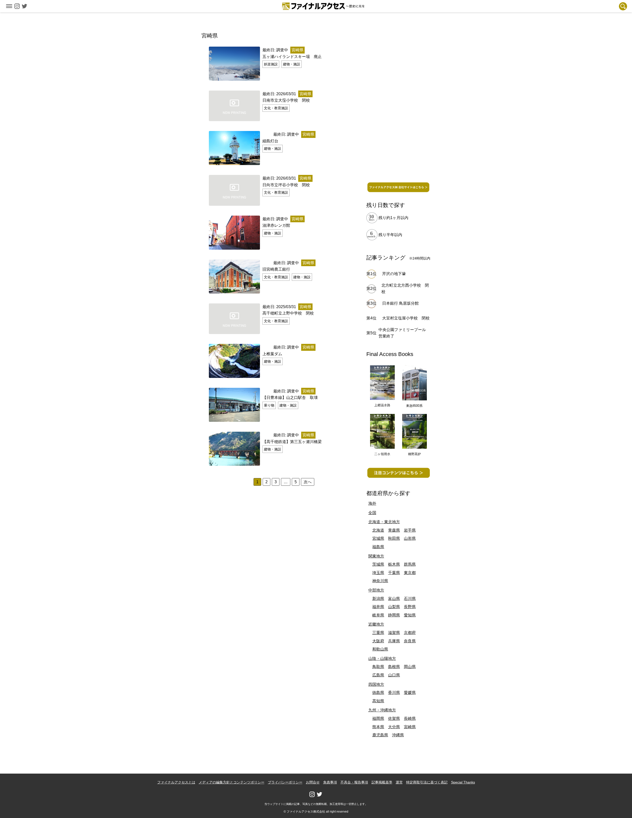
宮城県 (378, 538)
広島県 (378, 675)
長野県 (410, 607)
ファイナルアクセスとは (176, 782)
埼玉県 (378, 573)
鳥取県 (378, 667)
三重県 (378, 633)
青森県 (394, 530)
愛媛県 (410, 692)
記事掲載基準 (382, 782)
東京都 (410, 573)
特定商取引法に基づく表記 (427, 782)
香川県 (394, 692)
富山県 (394, 598)
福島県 (378, 547)
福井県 (378, 607)
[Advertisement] (398, 105)
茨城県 (378, 564)
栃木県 (394, 564)
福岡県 (378, 718)
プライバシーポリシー (285, 782)
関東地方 (376, 556)
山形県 (410, 538)
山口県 (394, 675)
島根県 (394, 667)
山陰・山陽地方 (382, 658)
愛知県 (410, 615)
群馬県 (410, 564)
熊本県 (378, 727)
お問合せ (313, 782)
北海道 (378, 530)
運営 (399, 782)
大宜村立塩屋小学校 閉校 (406, 318)
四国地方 (376, 684)
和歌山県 (380, 649)
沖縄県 (398, 735)
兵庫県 (394, 641)
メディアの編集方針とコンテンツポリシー (231, 782)
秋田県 (394, 538)
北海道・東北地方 (384, 522)
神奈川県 (380, 581)
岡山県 (410, 667)
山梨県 (394, 607)
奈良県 (410, 641)
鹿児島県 (380, 735)
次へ (308, 482)
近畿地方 (376, 624)
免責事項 (330, 782)
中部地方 (376, 590)
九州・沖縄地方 (382, 710)
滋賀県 (394, 633)
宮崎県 (410, 727)
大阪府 (378, 641)
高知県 (378, 701)
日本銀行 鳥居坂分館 (400, 303)
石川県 (410, 598)
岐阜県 (378, 615)
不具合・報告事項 (354, 782)
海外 (372, 503)
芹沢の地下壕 (394, 274)
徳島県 (378, 692)
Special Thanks (463, 782)
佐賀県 (394, 718)
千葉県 (394, 573)
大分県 (394, 727)
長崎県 (410, 718)
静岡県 (394, 615)
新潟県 (378, 598)
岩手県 (410, 530)
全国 (372, 513)
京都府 (410, 633)
